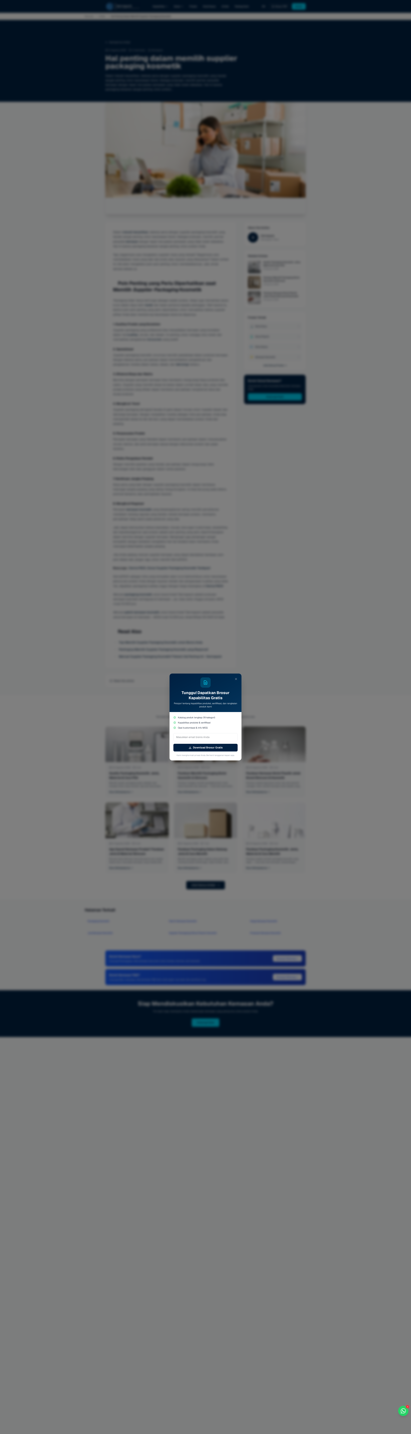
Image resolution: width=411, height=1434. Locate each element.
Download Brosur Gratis (208, 747)
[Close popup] (236, 679)
